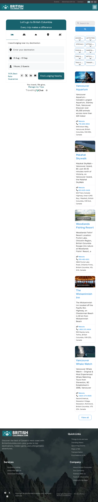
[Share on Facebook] (21, 75)
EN (89, 2)
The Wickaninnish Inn (84, 294)
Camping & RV (91, 50)
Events (56, 2)
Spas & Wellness (82, 56)
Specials (79, 44)
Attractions (91, 44)
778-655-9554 (84, 124)
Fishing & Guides (83, 219)
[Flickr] (7, 496)
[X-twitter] (9, 493)
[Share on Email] (35, 75)
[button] (94, 7)
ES (95, 2)
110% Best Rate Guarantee (13, 76)
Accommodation (82, 38)
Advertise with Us (68, 2)
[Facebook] (5, 493)
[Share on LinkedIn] (30, 75)
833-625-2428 (84, 190)
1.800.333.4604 (84, 329)
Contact (80, 2)
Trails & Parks (81, 62)
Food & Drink (80, 50)
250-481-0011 (83, 259)
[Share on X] (26, 75)
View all (85, 417)
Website (81, 121)
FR (92, 2)
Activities (90, 38)
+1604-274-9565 (84, 396)
